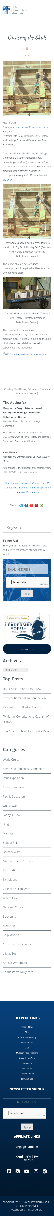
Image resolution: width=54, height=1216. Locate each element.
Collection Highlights (16, 888)
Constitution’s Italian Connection (24, 698)
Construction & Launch (18, 944)
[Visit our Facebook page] (9, 1171)
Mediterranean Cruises (18, 861)
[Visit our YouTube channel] (27, 1171)
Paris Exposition (13, 778)
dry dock (7, 179)
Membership (27, 1042)
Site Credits (27, 1068)
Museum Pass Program (27, 1052)
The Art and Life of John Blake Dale (26, 731)
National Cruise (13, 907)
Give (27, 1047)
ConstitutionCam (27, 1057)
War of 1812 (10, 898)
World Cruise (11, 759)
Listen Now (27, 649)
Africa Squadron (13, 787)
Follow (27, 594)
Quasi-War (10, 805)
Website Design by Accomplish (27, 1209)
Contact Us (27, 1063)
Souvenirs (9, 916)
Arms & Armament (15, 962)
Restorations (21, 127)
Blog (10, 131)
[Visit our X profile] (18, 1171)
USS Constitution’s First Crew (22, 688)
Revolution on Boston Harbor (22, 707)
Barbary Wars (11, 851)
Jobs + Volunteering (27, 1037)
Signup (27, 1127)
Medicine (9, 925)
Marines (8, 833)
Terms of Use (27, 1078)
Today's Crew (11, 815)
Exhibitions (10, 879)
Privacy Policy (27, 1073)
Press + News (27, 1026)
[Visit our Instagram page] (36, 1171)
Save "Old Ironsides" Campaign (23, 768)
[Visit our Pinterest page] (45, 1171)
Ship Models (11, 935)
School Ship (11, 842)
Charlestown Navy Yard (18, 972)
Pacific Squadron (14, 796)
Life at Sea (9, 953)
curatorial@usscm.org (28, 492)
